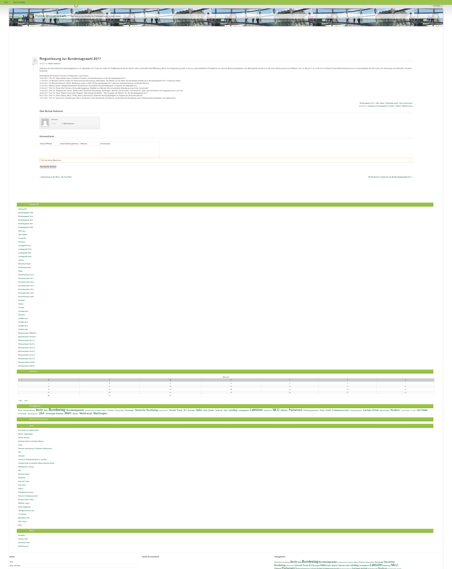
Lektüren (21, 260)
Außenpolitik (22, 209)
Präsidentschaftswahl (356, 410)
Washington (100, 413)
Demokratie (129, 410)
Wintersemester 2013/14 (26, 348)
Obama (284, 410)
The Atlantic (22, 514)
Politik (328, 410)
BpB (45, 410)
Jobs (225, 410)
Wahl (68, 413)
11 (231, 386)
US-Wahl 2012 (23, 322)
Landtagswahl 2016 (24, 249)
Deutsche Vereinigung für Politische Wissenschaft (35, 448)
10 (170, 386)
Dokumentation (163, 410)
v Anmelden (436, 6)
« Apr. (20, 400)
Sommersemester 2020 (26, 297)
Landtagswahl (243, 410)
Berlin (39, 410)
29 (49, 395)
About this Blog (19, 2)
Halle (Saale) (380, 103)
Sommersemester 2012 (26, 282)
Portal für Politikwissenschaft (28, 496)
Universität (22, 413)
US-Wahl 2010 (23, 318)
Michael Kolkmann (54, 63)
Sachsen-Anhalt (370, 410)
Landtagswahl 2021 (24, 253)
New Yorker (22, 485)
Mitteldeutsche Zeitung (26, 467)
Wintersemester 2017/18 (26, 359)
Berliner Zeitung (23, 437)
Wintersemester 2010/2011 (27, 337)
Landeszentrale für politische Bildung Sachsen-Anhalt (36, 463)
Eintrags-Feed (23, 539)
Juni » (26, 400)
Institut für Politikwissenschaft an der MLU (32, 459)
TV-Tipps (21, 307)
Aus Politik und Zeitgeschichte (28, 430)
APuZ (20, 410)
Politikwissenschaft (391, 103)
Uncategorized (23, 311)
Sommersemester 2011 (26, 278)
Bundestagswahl (382, 106)
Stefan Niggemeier (24, 507)
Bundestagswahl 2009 (25, 213)
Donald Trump (175, 410)
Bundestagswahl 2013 (25, 216)
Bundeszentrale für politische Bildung (95, 410)
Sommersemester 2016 (26, 293)
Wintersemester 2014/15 (26, 351)
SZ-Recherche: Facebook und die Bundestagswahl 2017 (389, 177)
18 (231, 389)
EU (185, 410)
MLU (276, 409)
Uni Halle (422, 410)
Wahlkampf (85, 413)
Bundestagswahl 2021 (25, 224)
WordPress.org (23, 546)
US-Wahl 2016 (23, 326)
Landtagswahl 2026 (24, 256)
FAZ (19, 452)
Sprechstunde (384, 410)
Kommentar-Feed (24, 542)
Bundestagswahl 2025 (25, 227)
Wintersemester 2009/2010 (27, 333)
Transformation (405, 410)
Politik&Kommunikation (26, 492)
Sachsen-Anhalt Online (26, 500)
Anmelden (21, 535)
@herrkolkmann (69, 124)
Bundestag (371, 106)
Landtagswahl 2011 (24, 245)
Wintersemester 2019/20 (26, 362)
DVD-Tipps (21, 231)
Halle (199, 410)
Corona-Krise (119, 410)
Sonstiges (21, 300)
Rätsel (20, 271)
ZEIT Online (22, 521)
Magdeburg (268, 410)
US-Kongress (32, 413)
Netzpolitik (21, 478)
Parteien (392, 106)
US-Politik (21, 315)
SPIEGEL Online (24, 503)
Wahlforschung (407, 106)
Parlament (295, 410)
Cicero (20, 445)
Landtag (233, 410)
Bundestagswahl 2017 (367, 103)
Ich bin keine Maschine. (51, 160)
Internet (218, 410)
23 (109, 392)
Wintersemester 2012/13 (26, 344)
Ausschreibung (29, 410)
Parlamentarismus (311, 410)
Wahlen (398, 106)
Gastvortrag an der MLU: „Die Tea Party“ (56, 177)
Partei (322, 410)
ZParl (20, 525)
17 (170, 389)
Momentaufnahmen (24, 264)
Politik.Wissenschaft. (51, 15)
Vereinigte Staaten (54, 413)
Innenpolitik (22, 238)
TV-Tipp (413, 410)
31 (170, 395)
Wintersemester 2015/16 (26, 355)
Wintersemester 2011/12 (26, 340)
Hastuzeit (21, 456)
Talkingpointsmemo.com (26, 510)
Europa (191, 410)
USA (41, 413)
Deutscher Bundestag (146, 410)
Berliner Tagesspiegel (25, 434)
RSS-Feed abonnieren (76, 6)
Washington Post (24, 518)
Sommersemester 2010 (26, 275)
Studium (21, 304)
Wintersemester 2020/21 (26, 366)
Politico (20, 489)
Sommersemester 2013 (26, 286)
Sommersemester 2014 (26, 289)
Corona (111, 410)
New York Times (23, 481)
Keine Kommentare (406, 103)
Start (6, 2)
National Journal (23, 474)
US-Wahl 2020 (23, 329)
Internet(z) (21, 242)
